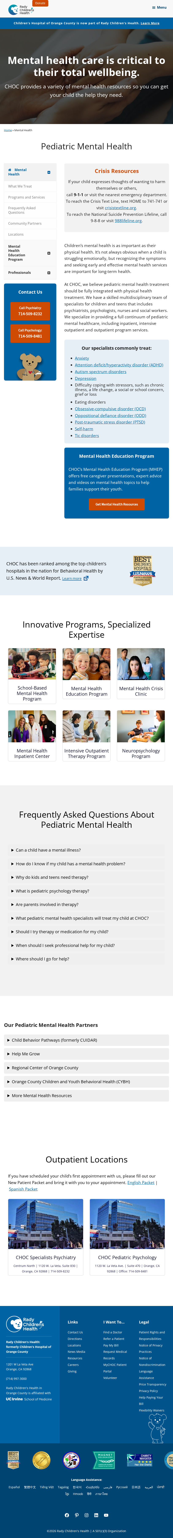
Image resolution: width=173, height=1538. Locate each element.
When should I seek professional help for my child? (65, 945)
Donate (40, 3)
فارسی (107, 1487)
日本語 (136, 1487)
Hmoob (78, 1494)
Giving (72, 1371)
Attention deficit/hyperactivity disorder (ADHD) (119, 365)
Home (8, 130)
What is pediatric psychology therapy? (52, 891)
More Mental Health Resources (42, 1095)
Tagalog (63, 1487)
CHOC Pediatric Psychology (127, 1257)
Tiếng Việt (47, 1487)
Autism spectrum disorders (100, 371)
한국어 (77, 1487)
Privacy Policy (148, 1391)
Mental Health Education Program (86, 691)
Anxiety (82, 358)
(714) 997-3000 (16, 1379)
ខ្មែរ (67, 1494)
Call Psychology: (30, 333)
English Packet (140, 1182)
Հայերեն (92, 1487)
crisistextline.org (120, 208)
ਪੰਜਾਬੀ (160, 1487)
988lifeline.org (128, 220)
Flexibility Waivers (151, 1410)
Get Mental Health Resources (117, 504)
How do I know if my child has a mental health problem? (70, 864)
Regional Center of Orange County (45, 1068)
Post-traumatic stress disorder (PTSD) (110, 422)
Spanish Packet (23, 1189)
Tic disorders (87, 435)
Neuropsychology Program (141, 753)
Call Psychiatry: (30, 311)
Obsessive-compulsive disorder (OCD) (110, 409)
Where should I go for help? (42, 959)
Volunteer (110, 1378)
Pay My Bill (111, 1345)
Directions (75, 1339)
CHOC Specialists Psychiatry (46, 1257)
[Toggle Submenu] (49, 172)
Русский (122, 1487)
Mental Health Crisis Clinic (141, 691)
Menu (162, 7)
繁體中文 (30, 1487)
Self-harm (84, 429)
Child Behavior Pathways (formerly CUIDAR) (54, 1040)
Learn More (150, 23)
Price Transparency (152, 1384)
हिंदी (89, 1494)
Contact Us (75, 1332)
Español (14, 1487)
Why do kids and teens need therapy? (52, 877)
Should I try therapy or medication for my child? (62, 931)
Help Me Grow (26, 1054)
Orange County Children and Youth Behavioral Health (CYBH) (71, 1081)
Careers (73, 1365)
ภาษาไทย (101, 1494)
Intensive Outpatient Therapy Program (86, 753)
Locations (74, 1345)
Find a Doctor (112, 1332)
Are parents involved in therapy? (47, 904)
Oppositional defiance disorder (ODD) (110, 415)
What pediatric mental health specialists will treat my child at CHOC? (82, 918)
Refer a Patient (113, 1339)
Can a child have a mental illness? (48, 850)
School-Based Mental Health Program (32, 693)
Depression (85, 378)
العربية (149, 1487)
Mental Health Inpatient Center (32, 753)
